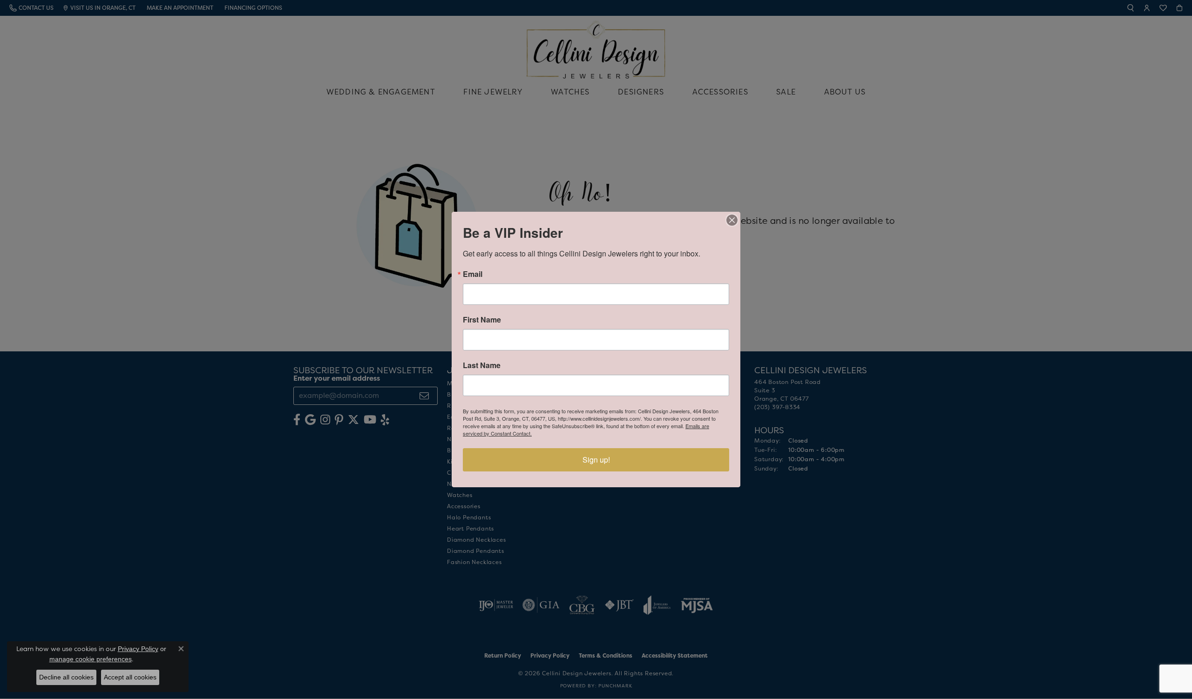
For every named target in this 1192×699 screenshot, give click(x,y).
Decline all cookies (66, 677)
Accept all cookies (130, 677)
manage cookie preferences (90, 659)
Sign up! (596, 459)
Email (472, 274)
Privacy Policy (138, 648)
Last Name (482, 365)
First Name (482, 319)
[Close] (732, 220)
